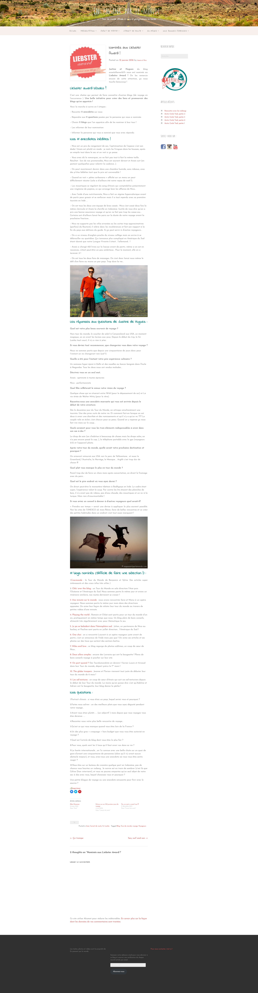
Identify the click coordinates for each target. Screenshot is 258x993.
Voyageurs (142, 826)
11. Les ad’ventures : (79, 680)
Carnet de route (96, 826)
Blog (118, 826)
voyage (135, 826)
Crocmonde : (77, 580)
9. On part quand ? (79, 663)
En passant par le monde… (129, 10)
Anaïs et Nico (142, 60)
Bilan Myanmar (75, 804)
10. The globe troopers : (81, 671)
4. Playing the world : (80, 615)
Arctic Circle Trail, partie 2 (174, 120)
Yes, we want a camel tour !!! (130, 804)
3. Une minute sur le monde (83, 600)
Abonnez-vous (118, 972)
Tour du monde (126, 826)
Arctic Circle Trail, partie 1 (174, 123)
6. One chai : (76, 635)
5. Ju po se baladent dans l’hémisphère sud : (91, 626)
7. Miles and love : (79, 646)
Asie (87, 826)
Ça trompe (76, 838)
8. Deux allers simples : (81, 655)
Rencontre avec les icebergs (175, 111)
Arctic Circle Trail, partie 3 (174, 117)
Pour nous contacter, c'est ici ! (161, 949)
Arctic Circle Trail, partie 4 (174, 114)
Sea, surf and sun (138, 838)
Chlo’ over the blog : (82, 588)
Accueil (72, 31)
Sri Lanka (105, 826)
